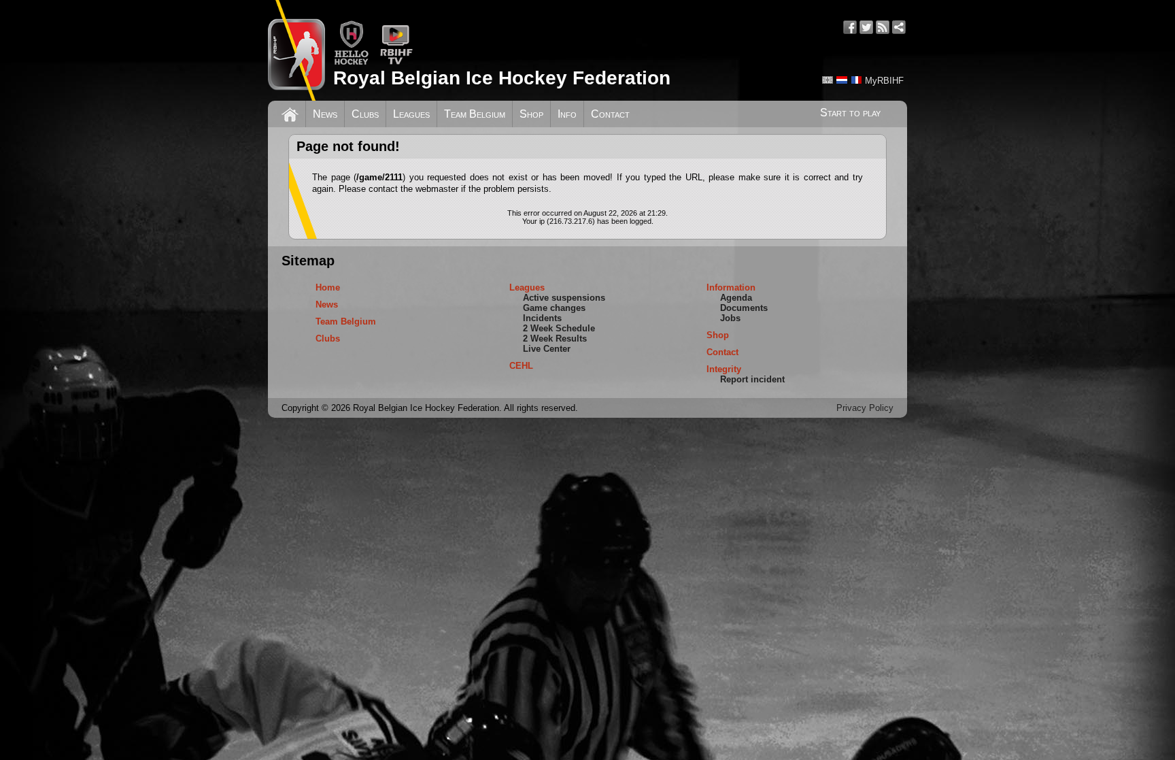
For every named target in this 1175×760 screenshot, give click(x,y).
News (325, 114)
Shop (531, 114)
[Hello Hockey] (351, 62)
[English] (827, 80)
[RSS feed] (882, 27)
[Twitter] (866, 27)
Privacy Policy (864, 408)
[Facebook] (850, 27)
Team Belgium (474, 114)
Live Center (547, 349)
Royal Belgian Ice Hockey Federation (501, 77)
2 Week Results (555, 338)
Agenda (736, 298)
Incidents (542, 318)
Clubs (365, 114)
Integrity (723, 369)
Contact (610, 114)
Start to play (850, 112)
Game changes (554, 308)
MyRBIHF (884, 81)
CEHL (521, 366)
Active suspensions (564, 298)
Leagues (411, 114)
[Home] (290, 113)
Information (730, 287)
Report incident (752, 379)
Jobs (730, 318)
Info (567, 114)
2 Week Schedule (559, 328)
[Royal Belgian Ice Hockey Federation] (296, 50)
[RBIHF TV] (396, 62)
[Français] (856, 80)
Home (328, 287)
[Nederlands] (841, 80)
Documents (744, 308)
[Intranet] (899, 27)
